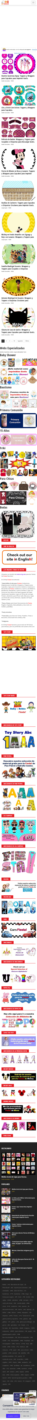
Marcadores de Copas (17, 1284)
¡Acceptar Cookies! (13, 1416)
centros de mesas (7, 1303)
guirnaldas (14, 1325)
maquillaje (27, 1340)
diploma (29, 1309)
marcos (18, 1344)
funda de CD (26, 1316)
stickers (12, 1372)
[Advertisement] (18, 28)
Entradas (7, 1395)
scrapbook (5, 1365)
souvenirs (24, 1368)
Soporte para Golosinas (21, 1287)
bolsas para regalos (8, 1297)
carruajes (25, 1300)
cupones (24, 1306)
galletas (4, 1322)
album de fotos (18, 1291)
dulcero (14, 1312)
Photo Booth (6, 1287)
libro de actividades (8, 1337)
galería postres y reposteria (10, 1319)
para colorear (25, 1350)
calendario (15, 1300)
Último (27, 341)
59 (14, 341)
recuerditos (20, 1359)
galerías (25, 1319)
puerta (20, 1356)
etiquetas (5, 1316)
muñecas (22, 1347)
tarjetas (22, 1372)
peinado (14, 1353)
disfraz (4, 1312)
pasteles (4, 1353)
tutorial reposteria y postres (20, 1378)
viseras (20, 1381)
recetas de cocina (7, 1359)
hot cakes (5, 1328)
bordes (28, 1297)
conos (4, 1306)
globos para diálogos (26, 1322)
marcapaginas (6, 1344)
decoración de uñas (8, 1309)
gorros (4, 1325)
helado (23, 1325)
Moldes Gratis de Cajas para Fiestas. (14, 1177)
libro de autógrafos (23, 1337)
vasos (4, 1381)
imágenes (27, 1328)
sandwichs (25, 1362)
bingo (27, 1294)
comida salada (21, 1303)
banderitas (17, 1294)
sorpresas (12, 1368)
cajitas (4, 1300)
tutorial (4, 1378)
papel (14, 1350)
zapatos (4, 1384)
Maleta (4, 1284)
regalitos (4, 1362)
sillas (3, 1368)
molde (4, 1347)
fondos (16, 1316)
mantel (4, 1340)
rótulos (15, 1362)
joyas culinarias (19, 1331)
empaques (25, 1312)
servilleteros (26, 1365)
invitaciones (5, 1331)
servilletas (16, 1365)
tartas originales (14, 1375)
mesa (27, 1344)
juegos (30, 1331)
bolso (20, 1297)
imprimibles (15, 1328)
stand (4, 1372)
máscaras (5, 1350)
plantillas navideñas (8, 1356)
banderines (5, 1294)
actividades (5, 1291)
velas (11, 1381)
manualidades (15, 1340)
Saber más (26, 1416)
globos (13, 1322)
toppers (27, 1375)
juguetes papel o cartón (9, 1334)
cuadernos (14, 1306)
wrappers (28, 1381)
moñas (13, 1347)
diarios (20, 1309)
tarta (3, 1375)
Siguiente (20, 341)
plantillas (23, 1353)
